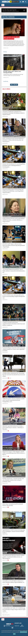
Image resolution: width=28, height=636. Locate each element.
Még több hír (14, 84)
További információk (23, 632)
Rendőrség (5, 81)
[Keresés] (26, 1)
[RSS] (21, 1)
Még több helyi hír (5, 614)
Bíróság (5, 51)
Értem (14, 633)
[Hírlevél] (23, 1)
